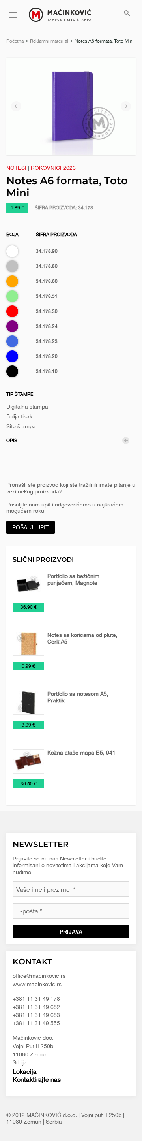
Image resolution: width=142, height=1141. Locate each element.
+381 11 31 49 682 (36, 1007)
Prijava (71, 931)
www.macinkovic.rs (37, 984)
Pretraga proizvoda (127, 14)
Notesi (16, 168)
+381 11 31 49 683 (36, 1015)
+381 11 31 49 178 (36, 999)
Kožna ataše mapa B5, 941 (81, 752)
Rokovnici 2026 (53, 168)
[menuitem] (127, 14)
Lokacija (25, 1071)
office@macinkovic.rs (39, 976)
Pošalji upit (30, 527)
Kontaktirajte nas (37, 1079)
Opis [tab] (11, 440)
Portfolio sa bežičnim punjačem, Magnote (73, 579)
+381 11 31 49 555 (36, 1023)
